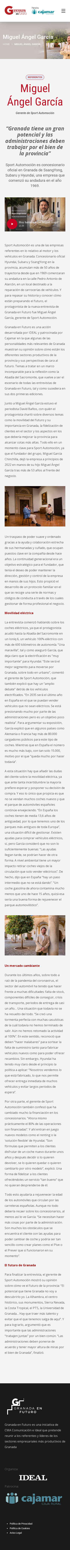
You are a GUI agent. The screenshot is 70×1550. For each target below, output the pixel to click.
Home (6, 44)
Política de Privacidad (21, 1523)
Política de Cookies (20, 1528)
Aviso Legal (16, 1532)
